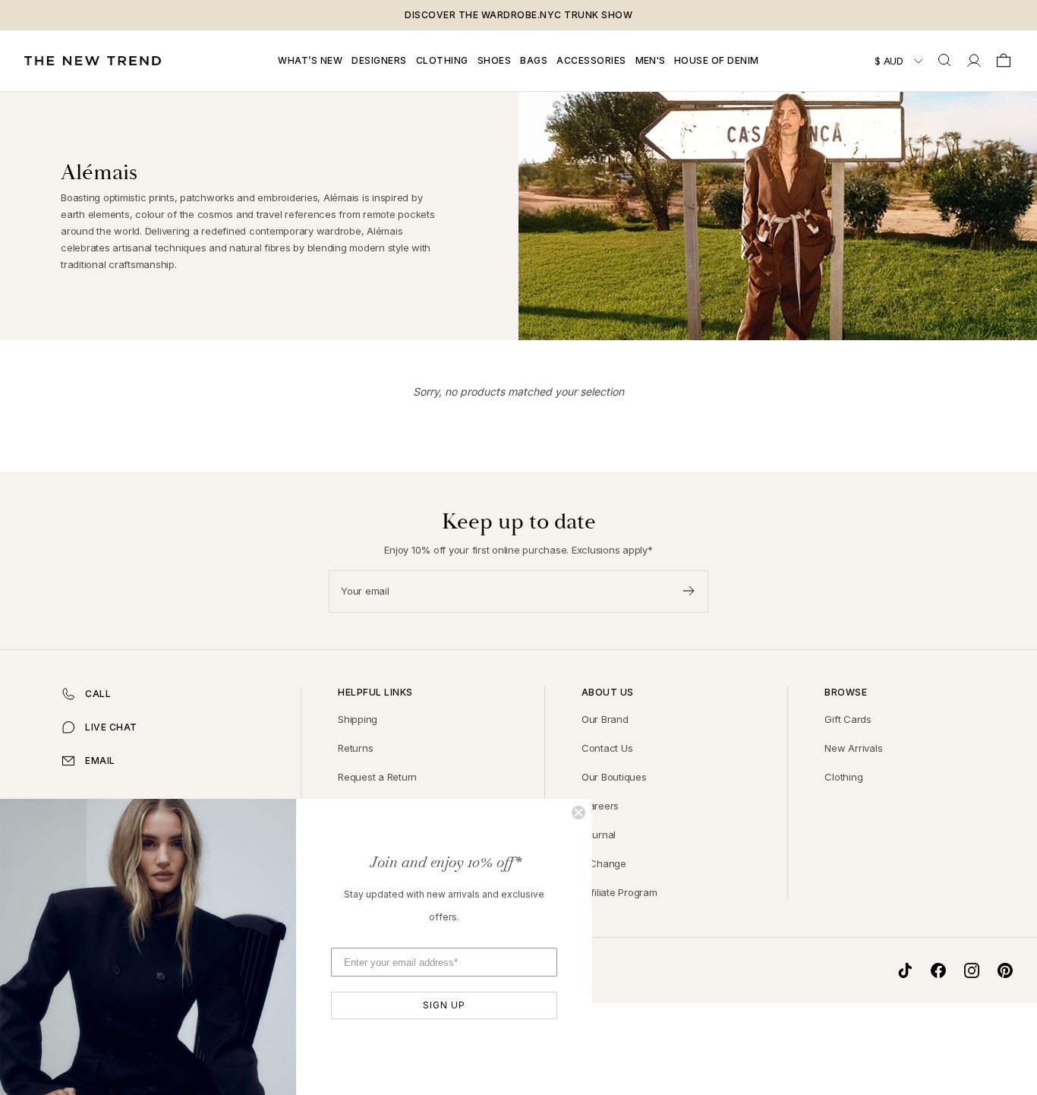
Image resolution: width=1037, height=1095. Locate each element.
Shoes (495, 60)
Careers (600, 806)
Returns (355, 748)
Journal (599, 834)
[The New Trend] (92, 61)
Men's (650, 60)
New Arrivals (853, 748)
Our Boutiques (614, 777)
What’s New (310, 60)
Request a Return (377, 777)
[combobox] (946, 60)
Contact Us (607, 748)
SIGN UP (444, 1005)
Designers (379, 60)
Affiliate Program (619, 892)
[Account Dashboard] (974, 60)
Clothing (442, 60)
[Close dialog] (578, 812)
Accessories (591, 60)
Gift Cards (848, 719)
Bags (533, 60)
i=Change (604, 863)
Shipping (357, 719)
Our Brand (605, 719)
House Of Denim (716, 60)
